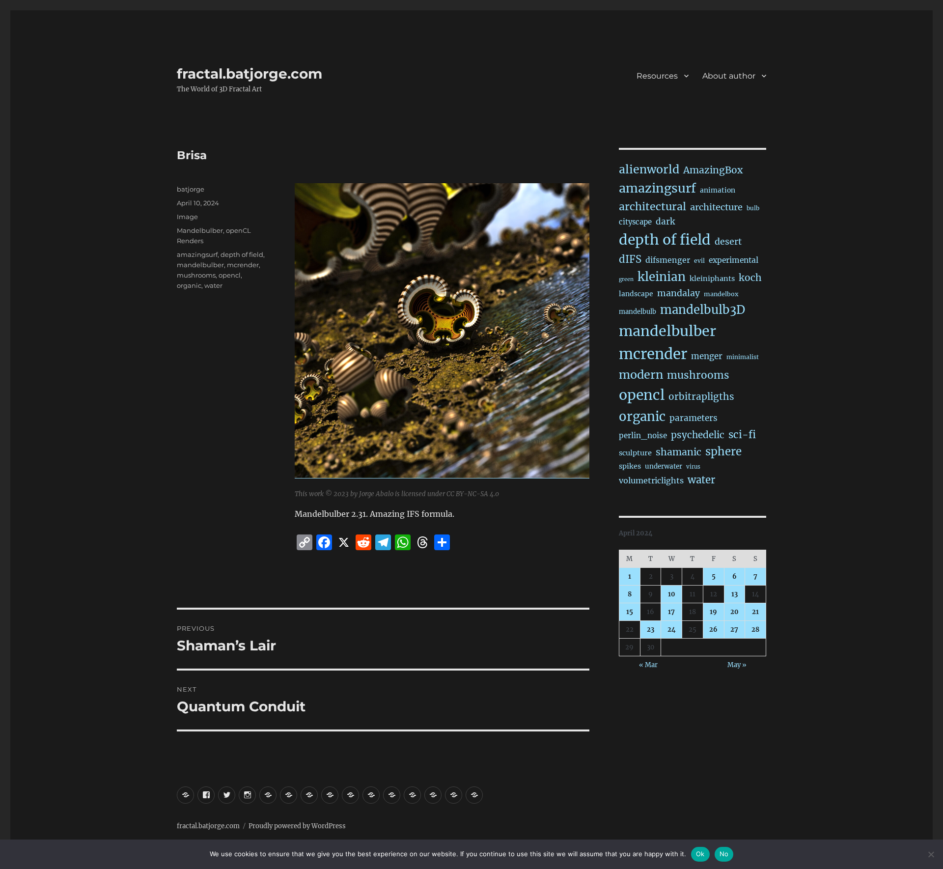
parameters (693, 418)
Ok (700, 854)
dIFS (630, 259)
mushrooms (196, 275)
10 (671, 594)
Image (187, 217)
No (724, 854)
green (626, 279)
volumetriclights (651, 480)
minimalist (742, 357)
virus (693, 466)
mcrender (243, 265)
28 (755, 629)
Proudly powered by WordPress (297, 826)
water (213, 285)
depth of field (242, 254)
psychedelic (697, 435)
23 (650, 629)
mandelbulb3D (702, 309)
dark (665, 221)
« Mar (648, 665)
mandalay (678, 293)
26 (713, 629)
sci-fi (742, 434)
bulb (753, 208)
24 (671, 629)
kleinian (662, 276)
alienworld (649, 169)
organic (189, 285)
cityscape (635, 221)
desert (728, 241)
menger (706, 356)
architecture (716, 207)
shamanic (678, 452)
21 (755, 612)
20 (734, 612)
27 (734, 629)
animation (717, 190)
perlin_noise (643, 435)
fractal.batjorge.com (249, 73)
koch (750, 277)
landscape (636, 293)
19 (713, 612)
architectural (652, 206)
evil (699, 260)
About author (728, 76)
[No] (931, 854)
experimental (733, 260)
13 (734, 594)
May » (737, 665)
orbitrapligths (701, 396)
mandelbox (721, 294)
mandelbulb (637, 312)
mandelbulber (200, 265)
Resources (657, 76)
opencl (230, 275)
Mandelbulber (200, 230)
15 (629, 612)
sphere (723, 451)
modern (641, 374)
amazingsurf (197, 254)
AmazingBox (713, 170)
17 (671, 612)
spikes (630, 466)
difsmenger (667, 260)
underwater (663, 466)
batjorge (190, 189)
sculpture (635, 453)
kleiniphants (712, 278)
